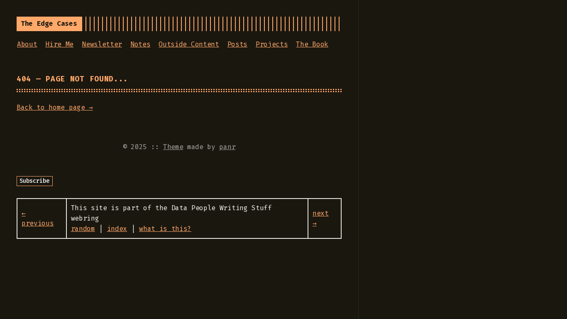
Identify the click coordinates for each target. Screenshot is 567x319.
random (83, 228)
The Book (312, 44)
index (117, 228)
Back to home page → (55, 107)
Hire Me (59, 44)
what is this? (165, 228)
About (27, 44)
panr (227, 146)
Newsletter (102, 44)
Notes (140, 44)
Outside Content (189, 44)
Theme (173, 146)
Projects (272, 44)
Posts (237, 44)
